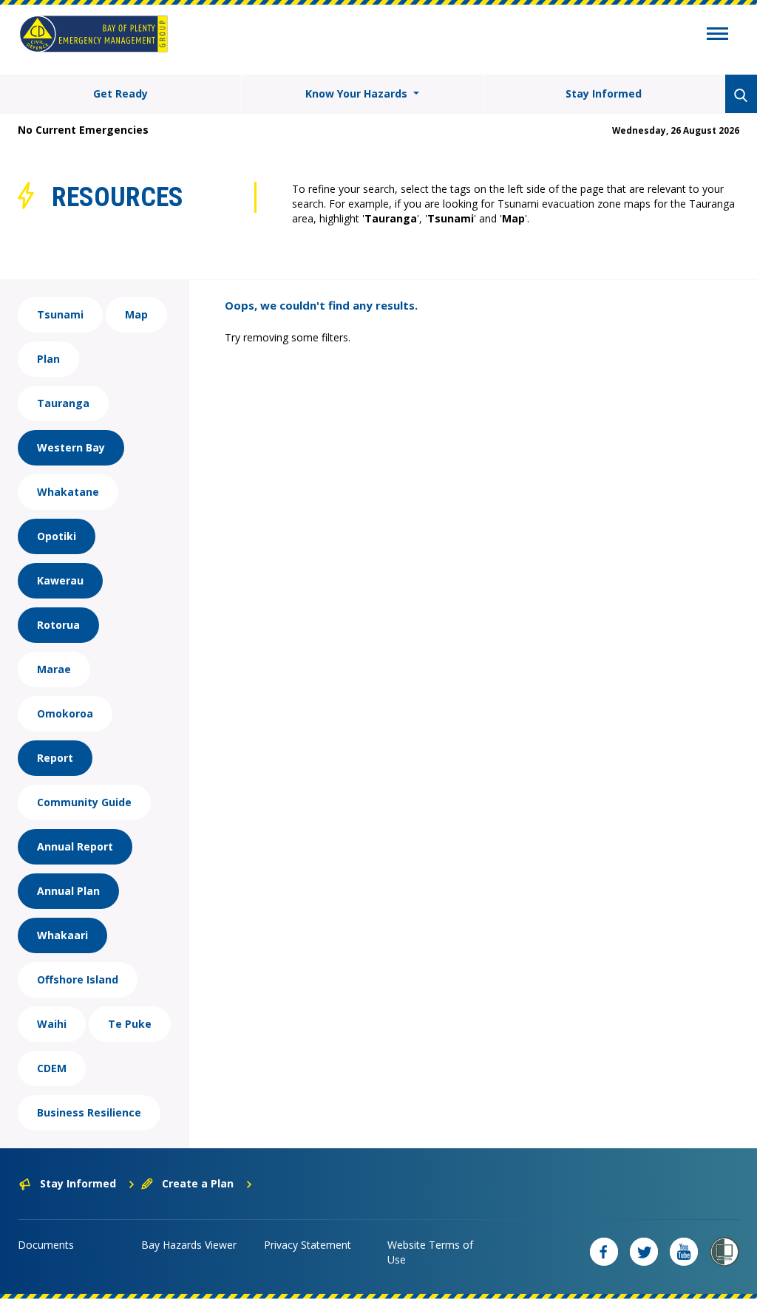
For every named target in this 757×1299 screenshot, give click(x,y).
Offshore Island (77, 979)
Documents (46, 1245)
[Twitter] (644, 1252)
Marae (54, 669)
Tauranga (63, 403)
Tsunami (60, 314)
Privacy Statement (307, 1245)
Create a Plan (198, 1183)
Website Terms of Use (430, 1252)
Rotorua (58, 625)
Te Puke (130, 1024)
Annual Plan (68, 891)
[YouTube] (684, 1252)
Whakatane (68, 492)
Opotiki (56, 536)
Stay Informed (604, 93)
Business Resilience (89, 1112)
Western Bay (71, 447)
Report (55, 758)
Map (136, 314)
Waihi (52, 1024)
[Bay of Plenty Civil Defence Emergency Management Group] (93, 34)
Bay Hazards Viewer (189, 1245)
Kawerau (60, 580)
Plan (48, 359)
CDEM (52, 1068)
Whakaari (62, 935)
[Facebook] (604, 1252)
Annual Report (75, 846)
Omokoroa (65, 713)
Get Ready (120, 93)
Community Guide (84, 802)
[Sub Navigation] (717, 35)
